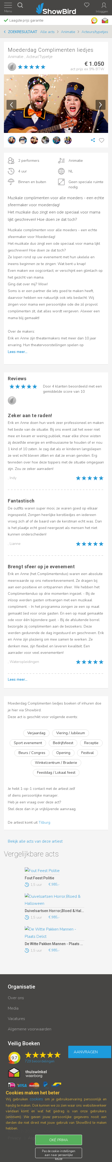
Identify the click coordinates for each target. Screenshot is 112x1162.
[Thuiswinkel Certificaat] (27, 1072)
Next (100, 105)
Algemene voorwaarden (29, 1029)
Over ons (16, 997)
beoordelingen (39, 1061)
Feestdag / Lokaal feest (56, 772)
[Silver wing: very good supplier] (12, 66)
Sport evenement (28, 742)
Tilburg (44, 822)
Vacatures (16, 1018)
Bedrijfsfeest (63, 742)
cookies (36, 1099)
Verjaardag (36, 733)
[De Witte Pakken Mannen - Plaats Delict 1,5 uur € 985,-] (54, 933)
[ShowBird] (56, 7)
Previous (11, 105)
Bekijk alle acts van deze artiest (35, 841)
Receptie (91, 742)
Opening (63, 752)
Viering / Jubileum (70, 733)
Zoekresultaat (22, 31)
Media (13, 1008)
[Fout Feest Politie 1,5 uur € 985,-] (54, 871)
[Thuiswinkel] (104, 20)
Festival (87, 752)
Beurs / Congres (31, 752)
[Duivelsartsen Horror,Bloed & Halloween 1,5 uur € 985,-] (54, 900)
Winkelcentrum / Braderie (56, 762)
